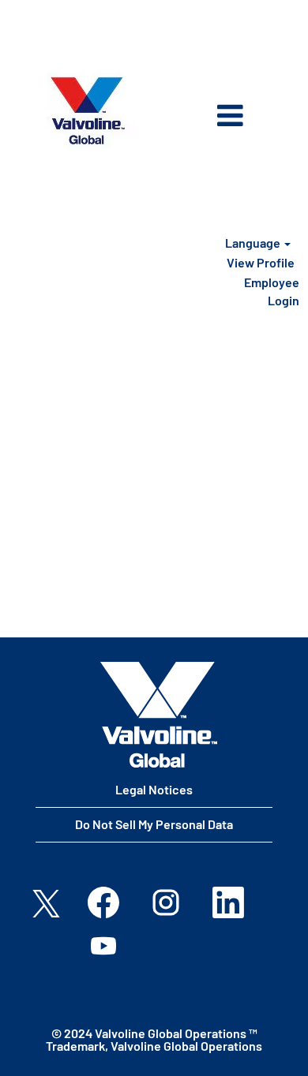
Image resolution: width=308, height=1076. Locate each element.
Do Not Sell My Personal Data (154, 823)
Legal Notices (154, 789)
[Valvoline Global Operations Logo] (87, 111)
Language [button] (254, 242)
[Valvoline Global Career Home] (159, 714)
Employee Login (271, 291)
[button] (212, 117)
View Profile (261, 262)
